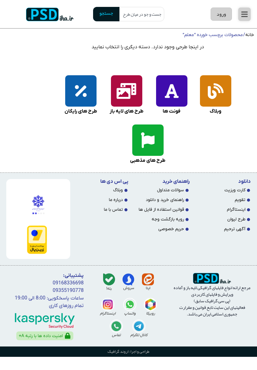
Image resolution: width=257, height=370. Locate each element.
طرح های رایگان (81, 111)
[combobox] (141, 14)
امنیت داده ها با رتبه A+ (41, 336)
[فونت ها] (171, 91)
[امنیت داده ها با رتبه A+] (68, 336)
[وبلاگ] (215, 91)
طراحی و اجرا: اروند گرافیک (128, 351)
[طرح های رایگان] (81, 91)
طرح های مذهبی (147, 160)
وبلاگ (215, 111)
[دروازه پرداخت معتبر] (37, 239)
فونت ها (172, 111)
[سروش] (128, 279)
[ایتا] (148, 279)
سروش (128, 288)
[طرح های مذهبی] (148, 140)
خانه (249, 35)
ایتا (148, 288)
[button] (244, 14)
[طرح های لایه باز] (126, 91)
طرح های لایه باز (127, 111)
